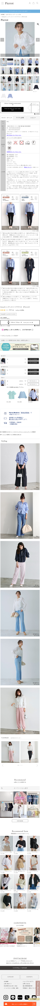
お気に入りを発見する (20, 782)
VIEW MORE (20, 821)
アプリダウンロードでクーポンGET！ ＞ (20, 11)
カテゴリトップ (10, 14)
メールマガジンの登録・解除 (11, 988)
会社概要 (6, 981)
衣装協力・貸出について (29, 988)
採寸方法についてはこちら (14, 135)
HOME (3, 14)
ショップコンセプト (28, 981)
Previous (2, 40)
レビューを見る (20, 310)
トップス (18, 14)
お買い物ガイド (8, 983)
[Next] (38, 935)
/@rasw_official (19, 963)
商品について (27, 167)
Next (38, 40)
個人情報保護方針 (27, 986)
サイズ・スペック (7, 117)
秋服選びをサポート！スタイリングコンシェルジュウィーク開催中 (19, 431)
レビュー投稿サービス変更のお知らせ (11, 434)
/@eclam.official (29, 963)
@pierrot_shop (10, 963)
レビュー (33, 117)
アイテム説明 (20, 117)
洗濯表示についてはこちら (14, 151)
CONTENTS (29, 977)
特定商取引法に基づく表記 (10, 985)
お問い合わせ (26, 983)
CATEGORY (10, 977)
